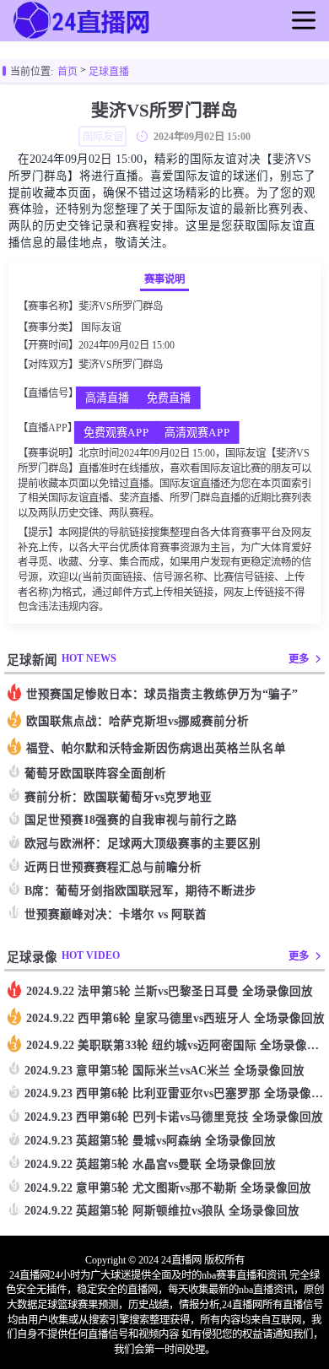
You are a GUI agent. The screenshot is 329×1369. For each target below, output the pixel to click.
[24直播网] (82, 37)
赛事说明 (164, 279)
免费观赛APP (115, 433)
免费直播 (169, 398)
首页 (67, 72)
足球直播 (109, 72)
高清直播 (107, 398)
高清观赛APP (196, 433)
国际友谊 (101, 327)
